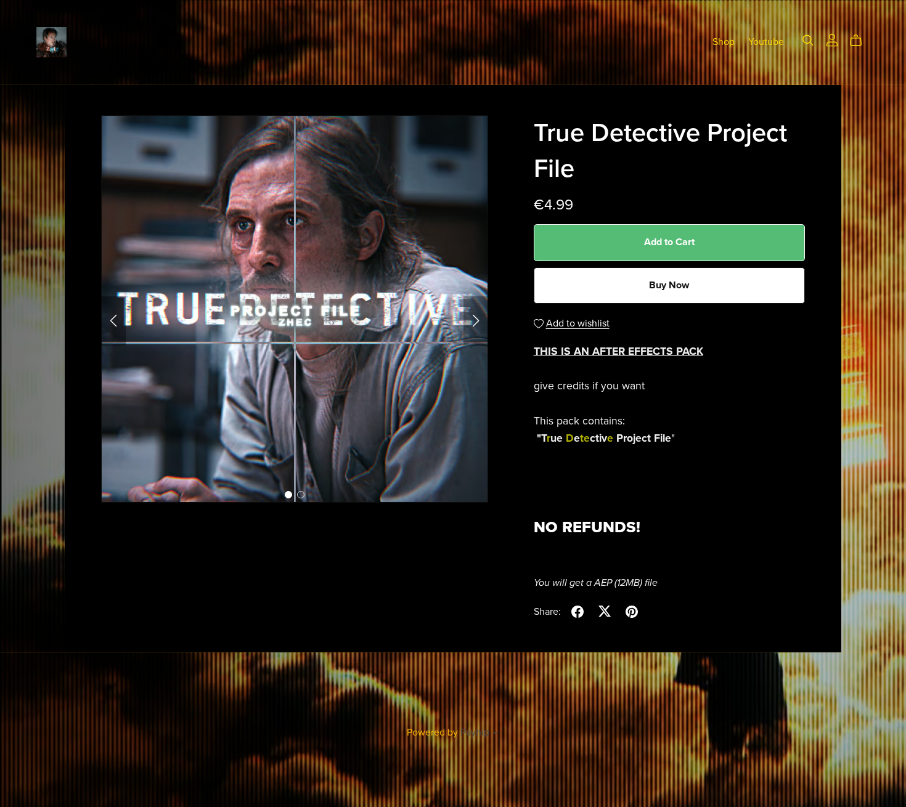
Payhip (474, 732)
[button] (113, 321)
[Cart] (860, 40)
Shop (723, 42)
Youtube (766, 42)
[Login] (832, 39)
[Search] (808, 40)
